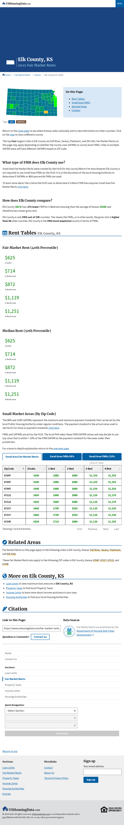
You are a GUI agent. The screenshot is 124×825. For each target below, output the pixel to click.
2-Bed (70, 468)
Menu (119, 3)
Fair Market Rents (22, 75)
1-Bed (51, 468)
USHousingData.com (41, 814)
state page (23, 131)
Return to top (9, 751)
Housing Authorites (16, 597)
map (12, 134)
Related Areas (79, 106)
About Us (49, 773)
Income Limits (12, 690)
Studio (31, 468)
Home (8, 75)
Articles (6, 794)
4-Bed (107, 468)
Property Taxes (13, 685)
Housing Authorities (16, 696)
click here (23, 186)
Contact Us (11, 659)
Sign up (90, 779)
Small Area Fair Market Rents (22, 456)
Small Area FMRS (81, 102)
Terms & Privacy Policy (56, 778)
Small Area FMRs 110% (102, 456)
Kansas (37, 75)
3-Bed (89, 468)
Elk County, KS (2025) (54, 75)
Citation (76, 110)
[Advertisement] (62, 33)
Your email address (93, 766)
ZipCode (9, 468)
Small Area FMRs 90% (62, 456)
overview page (61, 448)
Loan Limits (11, 673)
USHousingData (18, 3)
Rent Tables (78, 99)
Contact (48, 767)
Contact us (40, 636)
